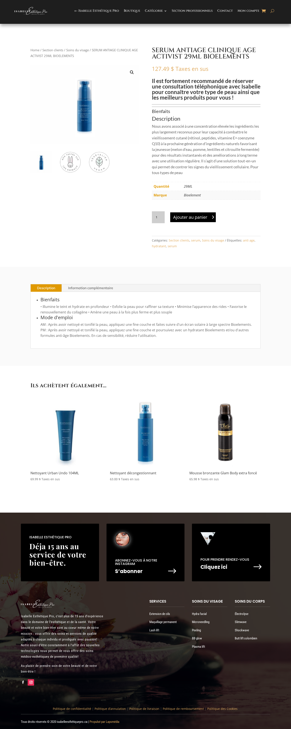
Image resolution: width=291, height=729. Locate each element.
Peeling (196, 630)
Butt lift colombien (246, 638)
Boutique (132, 11)
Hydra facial (199, 614)
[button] (132, 72)
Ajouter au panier (190, 217)
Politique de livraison (143, 709)
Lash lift (154, 630)
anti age (249, 240)
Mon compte (248, 11)
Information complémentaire (90, 288)
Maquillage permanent (163, 622)
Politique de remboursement (183, 709)
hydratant (159, 246)
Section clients (52, 50)
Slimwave (240, 622)
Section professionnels (192, 11)
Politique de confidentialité (72, 709)
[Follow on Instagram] (31, 682)
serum (195, 240)
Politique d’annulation (110, 709)
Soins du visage (77, 50)
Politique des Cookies (222, 709)
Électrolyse (241, 614)
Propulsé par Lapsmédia (104, 722)
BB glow (197, 638)
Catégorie (154, 11)
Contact (225, 11)
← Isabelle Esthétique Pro (96, 11)
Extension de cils (159, 614)
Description (46, 288)
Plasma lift (198, 647)
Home (34, 50)
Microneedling (200, 622)
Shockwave (242, 630)
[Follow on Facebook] (23, 682)
